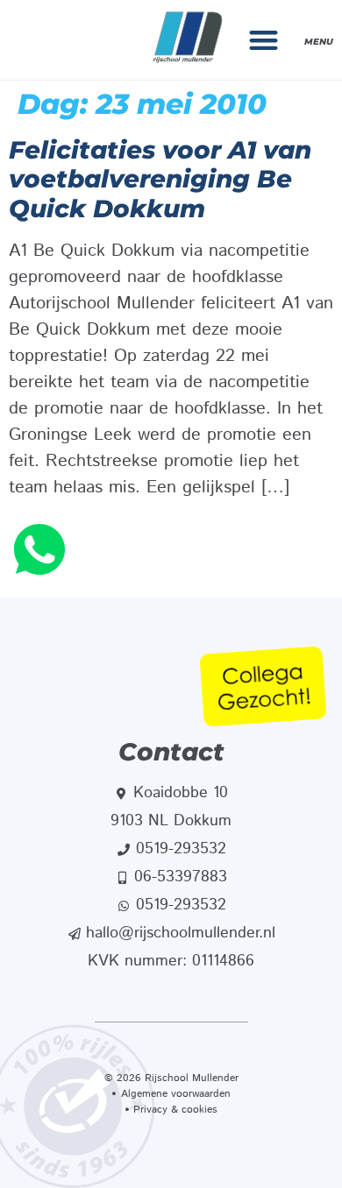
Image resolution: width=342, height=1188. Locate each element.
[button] (264, 40)
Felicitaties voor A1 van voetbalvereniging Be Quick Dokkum (160, 179)
